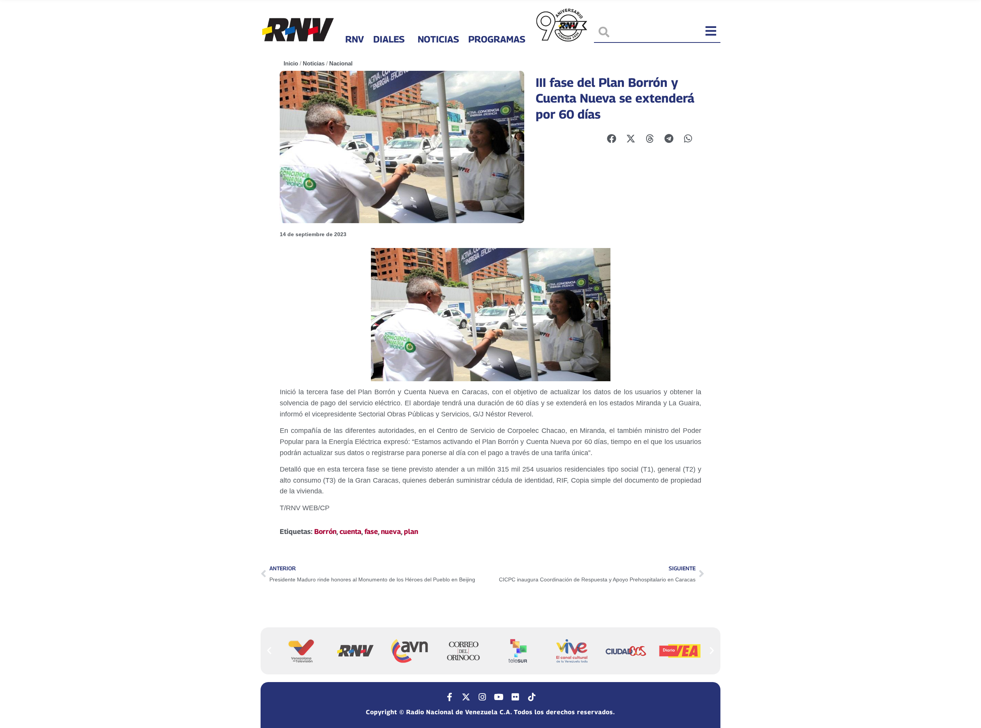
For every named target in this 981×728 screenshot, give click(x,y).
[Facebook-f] (449, 697)
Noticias (438, 39)
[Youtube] (499, 697)
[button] (269, 650)
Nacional (341, 63)
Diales (389, 39)
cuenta (350, 531)
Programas (496, 39)
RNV (354, 39)
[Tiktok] (532, 697)
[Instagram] (482, 697)
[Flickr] (515, 697)
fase (371, 531)
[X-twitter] (466, 697)
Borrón (325, 531)
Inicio (291, 63)
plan (411, 531)
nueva (391, 531)
